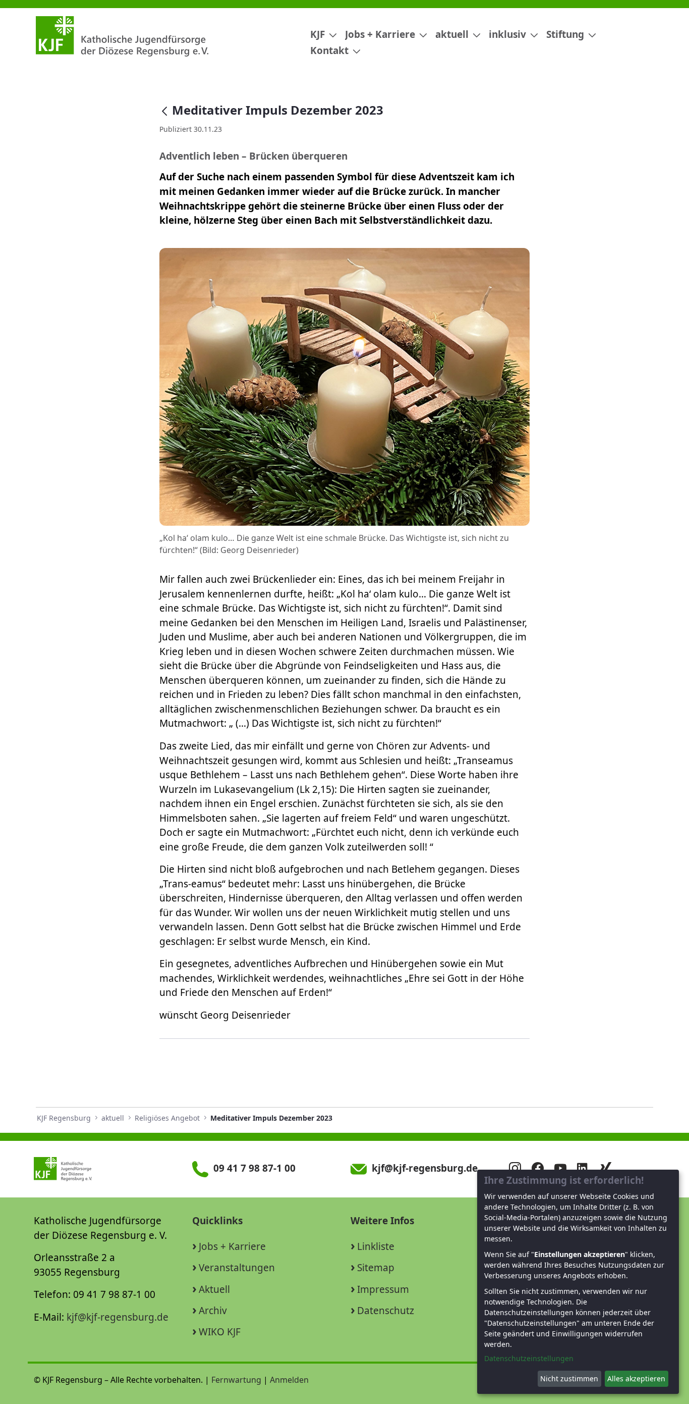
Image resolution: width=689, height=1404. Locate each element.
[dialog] (578, 1282)
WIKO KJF (220, 1331)
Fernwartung (236, 1379)
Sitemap (375, 1267)
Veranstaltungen (237, 1267)
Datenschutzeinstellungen (528, 1358)
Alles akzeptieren (636, 1378)
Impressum (383, 1289)
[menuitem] (319, 34)
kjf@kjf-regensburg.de (117, 1317)
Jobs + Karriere (232, 1246)
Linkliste (375, 1246)
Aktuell (214, 1289)
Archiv (213, 1310)
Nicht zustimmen (569, 1378)
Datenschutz (385, 1310)
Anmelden (289, 1379)
